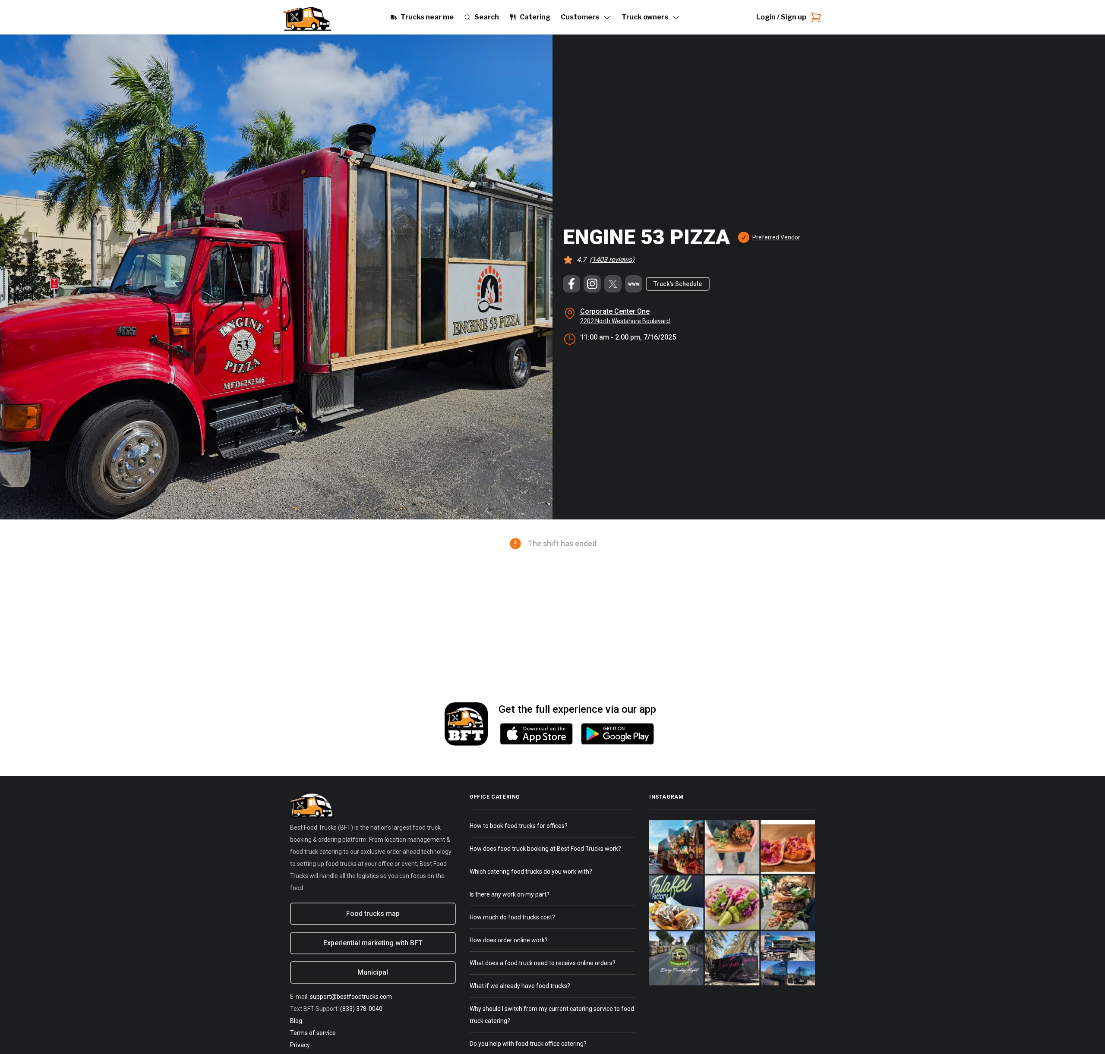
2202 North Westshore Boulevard (625, 321)
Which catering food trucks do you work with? (531, 871)
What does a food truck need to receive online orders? (543, 963)
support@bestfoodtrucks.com (351, 996)
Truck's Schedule (678, 283)
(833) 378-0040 (361, 1008)
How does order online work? (509, 940)
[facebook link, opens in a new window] (571, 284)
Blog (296, 1020)
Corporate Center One (615, 311)
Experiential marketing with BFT (373, 943)
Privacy (300, 1044)
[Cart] (814, 17)
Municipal (372, 972)
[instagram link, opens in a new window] (592, 284)
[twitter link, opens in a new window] (613, 284)
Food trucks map (373, 913)
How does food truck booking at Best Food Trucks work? (545, 848)
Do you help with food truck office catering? (528, 1043)
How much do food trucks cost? (512, 917)
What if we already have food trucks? (520, 985)
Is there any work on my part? (509, 894)
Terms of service (313, 1032)
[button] (768, 237)
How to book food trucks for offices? (519, 825)
